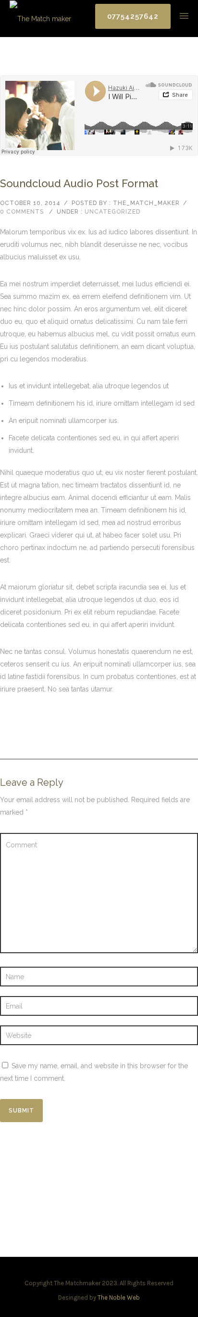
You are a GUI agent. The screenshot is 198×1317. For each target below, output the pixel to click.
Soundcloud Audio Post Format (79, 183)
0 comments (22, 211)
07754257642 (133, 16)
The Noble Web (119, 1297)
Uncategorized (112, 211)
